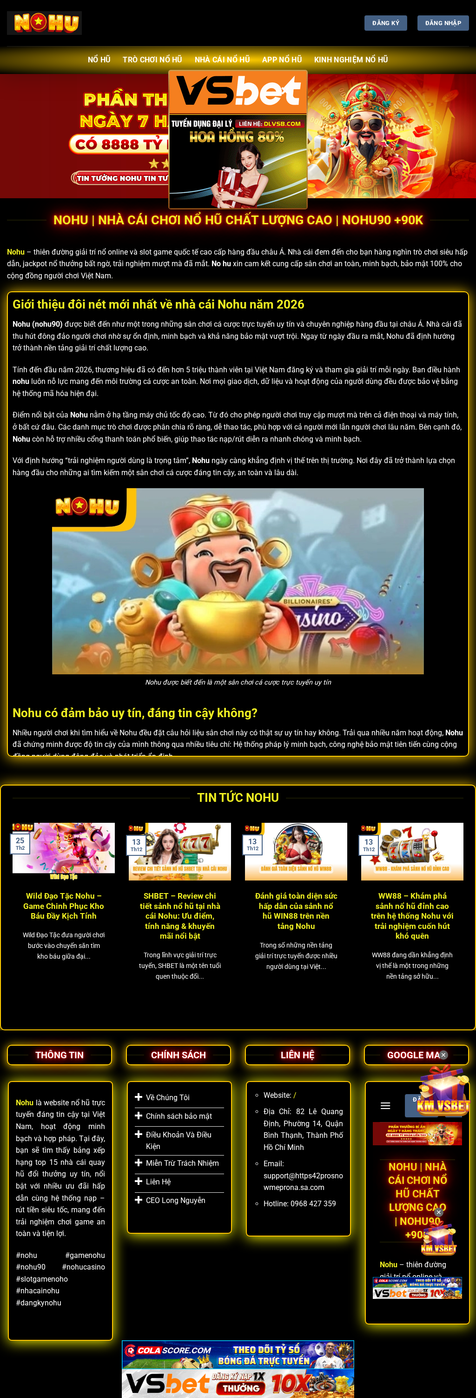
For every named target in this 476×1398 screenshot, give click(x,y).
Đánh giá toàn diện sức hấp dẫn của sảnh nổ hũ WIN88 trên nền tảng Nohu (296, 911)
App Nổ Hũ (282, 59)
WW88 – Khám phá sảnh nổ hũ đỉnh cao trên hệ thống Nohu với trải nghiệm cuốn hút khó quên (412, 916)
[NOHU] (44, 23)
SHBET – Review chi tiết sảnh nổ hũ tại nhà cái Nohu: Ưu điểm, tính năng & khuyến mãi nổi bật (180, 916)
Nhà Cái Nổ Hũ (222, 59)
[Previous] (11, 916)
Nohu (16, 252)
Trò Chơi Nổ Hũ (152, 59)
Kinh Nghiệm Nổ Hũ (351, 59)
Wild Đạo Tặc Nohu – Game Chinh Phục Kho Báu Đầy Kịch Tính (63, 906)
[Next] (465, 916)
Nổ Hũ (99, 59)
